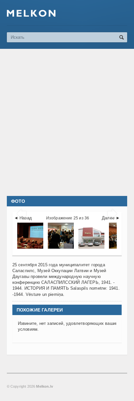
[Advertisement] (67, 122)
